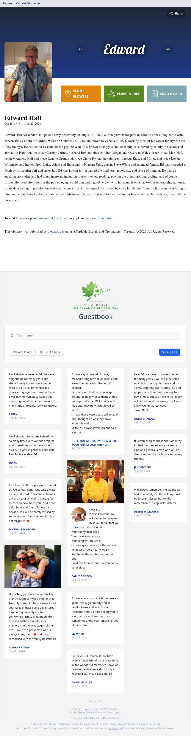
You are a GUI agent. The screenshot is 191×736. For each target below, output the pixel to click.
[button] (33, 566)
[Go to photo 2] (95, 500)
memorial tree (49, 218)
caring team (61, 231)
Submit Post (169, 352)
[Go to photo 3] (97, 500)
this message (115, 728)
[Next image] (120, 481)
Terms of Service (105, 712)
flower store (105, 218)
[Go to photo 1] (93, 501)
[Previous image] (70, 481)
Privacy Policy (85, 712)
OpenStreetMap (99, 718)
